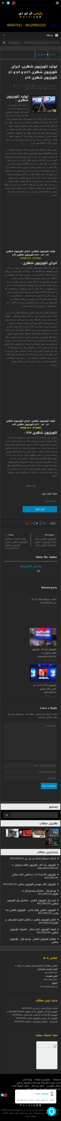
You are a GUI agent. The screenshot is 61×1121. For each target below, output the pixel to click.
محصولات (41, 54)
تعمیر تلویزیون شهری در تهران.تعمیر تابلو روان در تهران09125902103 (31, 921)
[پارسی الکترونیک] (30, 14)
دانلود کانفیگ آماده (20, 1085)
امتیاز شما (50, 501)
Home (53, 54)
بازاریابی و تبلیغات (42, 1079)
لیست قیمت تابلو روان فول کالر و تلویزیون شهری (38, 1082)
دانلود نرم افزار (37, 1085)
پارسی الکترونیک (30, 566)
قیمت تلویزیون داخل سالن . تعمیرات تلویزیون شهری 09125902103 (34, 931)
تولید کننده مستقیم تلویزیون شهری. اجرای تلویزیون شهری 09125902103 (16, 541)
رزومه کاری (27, 1079)
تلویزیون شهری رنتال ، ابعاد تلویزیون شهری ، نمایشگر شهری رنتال (44, 540)
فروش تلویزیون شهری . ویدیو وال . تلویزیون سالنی (34, 940)
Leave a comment (36, 88)
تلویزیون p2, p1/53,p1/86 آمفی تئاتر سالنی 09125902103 (44, 689)
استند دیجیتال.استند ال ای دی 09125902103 (43, 601)
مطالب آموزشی (53, 1085)
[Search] (7, 815)
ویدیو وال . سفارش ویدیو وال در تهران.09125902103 (40, 892)
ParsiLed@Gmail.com (48, 986)
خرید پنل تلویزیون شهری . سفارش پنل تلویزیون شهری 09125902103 (32, 902)
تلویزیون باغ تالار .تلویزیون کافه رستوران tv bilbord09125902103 (44, 653)
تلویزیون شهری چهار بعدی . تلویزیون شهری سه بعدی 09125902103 (31, 911)
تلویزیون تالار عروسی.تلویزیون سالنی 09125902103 (29, 884)
